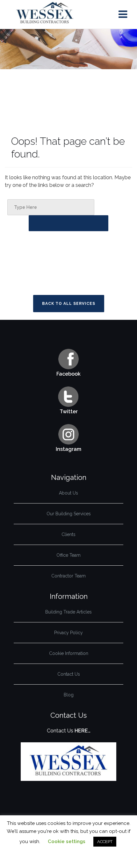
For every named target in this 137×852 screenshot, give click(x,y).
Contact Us (68, 674)
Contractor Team (68, 575)
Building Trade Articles (68, 611)
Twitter (69, 411)
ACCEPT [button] (104, 841)
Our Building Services (69, 513)
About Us (68, 493)
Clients (68, 534)
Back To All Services (68, 303)
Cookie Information (68, 653)
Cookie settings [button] (66, 841)
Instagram (68, 449)
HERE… (82, 731)
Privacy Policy (68, 632)
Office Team (68, 555)
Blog (69, 694)
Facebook (68, 374)
